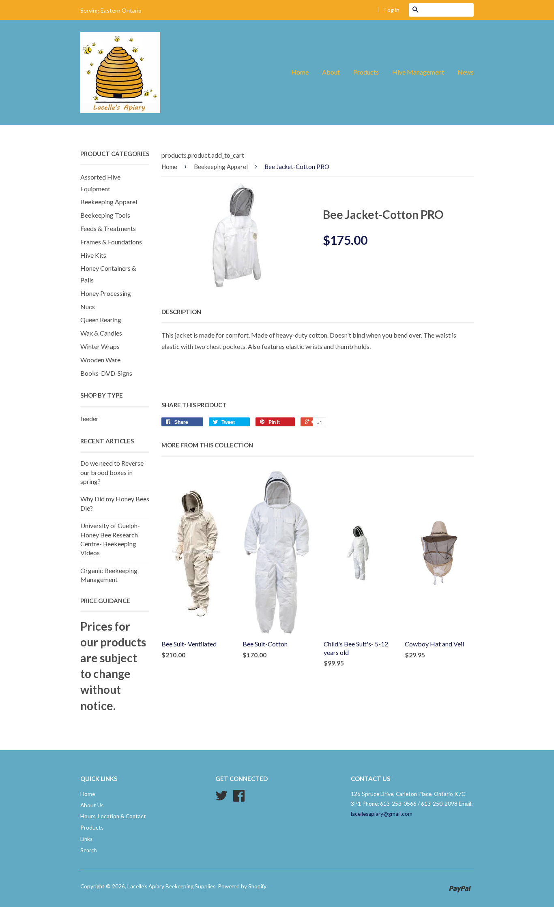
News (465, 72)
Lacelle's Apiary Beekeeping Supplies (171, 886)
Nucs (87, 306)
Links (86, 839)
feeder (89, 418)
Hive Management (418, 72)
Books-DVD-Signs (106, 373)
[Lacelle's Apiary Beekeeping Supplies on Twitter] (221, 798)
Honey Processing (105, 293)
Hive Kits (93, 255)
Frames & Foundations (111, 242)
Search (88, 850)
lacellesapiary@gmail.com (381, 814)
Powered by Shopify (242, 886)
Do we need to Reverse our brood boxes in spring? (112, 472)
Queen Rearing (100, 319)
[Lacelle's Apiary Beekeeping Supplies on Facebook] (239, 798)
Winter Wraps (100, 346)
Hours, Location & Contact (113, 816)
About (331, 72)
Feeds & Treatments (108, 228)
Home (300, 72)
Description (181, 311)
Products (366, 72)
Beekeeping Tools (105, 215)
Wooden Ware (100, 360)
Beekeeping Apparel (108, 201)
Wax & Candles (101, 333)
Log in (391, 9)
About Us (91, 805)
